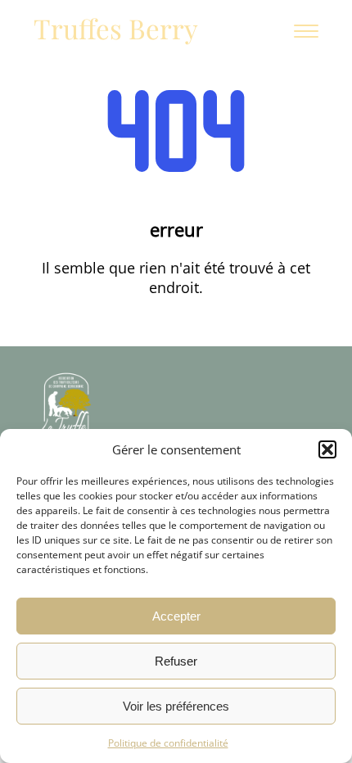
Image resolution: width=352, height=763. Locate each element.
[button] (327, 449)
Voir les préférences (176, 706)
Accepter (176, 616)
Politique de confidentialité (168, 743)
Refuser (176, 661)
